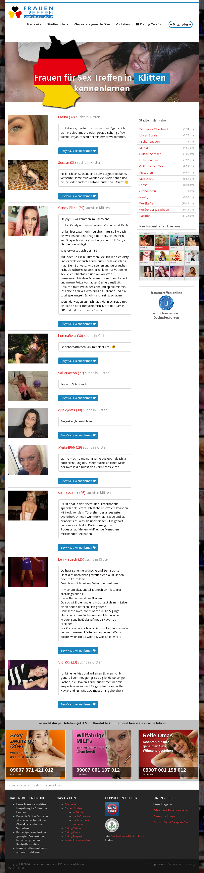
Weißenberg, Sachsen (166, 209)
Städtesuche (56, 24)
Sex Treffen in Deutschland (127, 836)
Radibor (166, 216)
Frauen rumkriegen (165, 816)
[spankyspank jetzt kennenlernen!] (28, 505)
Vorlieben (123, 24)
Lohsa (166, 185)
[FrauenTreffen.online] (31, 12)
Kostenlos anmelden (77, 840)
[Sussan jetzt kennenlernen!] (28, 175)
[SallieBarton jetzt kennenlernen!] (28, 386)
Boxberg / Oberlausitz (166, 129)
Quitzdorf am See (166, 166)
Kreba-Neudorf (166, 141)
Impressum (158, 864)
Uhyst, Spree (166, 135)
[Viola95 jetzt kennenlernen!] (28, 675)
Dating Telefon (73, 828)
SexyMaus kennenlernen (77, 151)
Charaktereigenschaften (92, 24)
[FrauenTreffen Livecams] (169, 256)
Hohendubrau (166, 160)
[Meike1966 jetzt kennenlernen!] (28, 460)
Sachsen (45, 785)
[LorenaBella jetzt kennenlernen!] (28, 348)
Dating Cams (72, 832)
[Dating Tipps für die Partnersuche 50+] (166, 303)
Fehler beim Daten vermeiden (171, 810)
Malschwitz (166, 179)
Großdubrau (166, 191)
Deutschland (30, 785)
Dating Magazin (74, 836)
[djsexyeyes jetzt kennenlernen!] (28, 423)
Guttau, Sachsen (166, 154)
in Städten (79, 812)
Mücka (166, 148)
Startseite (33, 24)
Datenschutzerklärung (181, 864)
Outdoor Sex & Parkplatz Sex (170, 822)
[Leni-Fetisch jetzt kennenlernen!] (28, 572)
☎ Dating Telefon (149, 24)
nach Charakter (82, 816)
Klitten (95, 117)
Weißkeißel (166, 203)
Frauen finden (73, 808)
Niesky (166, 197)
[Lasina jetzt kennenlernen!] (28, 130)
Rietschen (166, 172)
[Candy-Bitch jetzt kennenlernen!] (28, 221)
